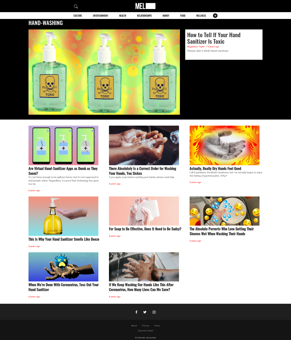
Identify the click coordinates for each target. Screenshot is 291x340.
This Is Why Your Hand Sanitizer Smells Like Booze (63, 239)
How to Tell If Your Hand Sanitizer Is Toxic (214, 37)
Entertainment (100, 15)
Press (157, 325)
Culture (78, 15)
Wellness (201, 15)
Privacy (145, 325)
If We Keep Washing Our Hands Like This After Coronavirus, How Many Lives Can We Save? (141, 287)
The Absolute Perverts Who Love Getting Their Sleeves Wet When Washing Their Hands (222, 231)
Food (182, 15)
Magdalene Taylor (196, 46)
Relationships (144, 15)
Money (166, 15)
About (134, 325)
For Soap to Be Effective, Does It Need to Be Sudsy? (145, 228)
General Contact (145, 330)
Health (122, 15)
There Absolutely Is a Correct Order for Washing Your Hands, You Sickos (142, 171)
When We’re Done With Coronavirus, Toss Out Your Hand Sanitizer (63, 287)
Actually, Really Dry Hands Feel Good (215, 168)
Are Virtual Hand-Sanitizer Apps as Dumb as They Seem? (62, 171)
